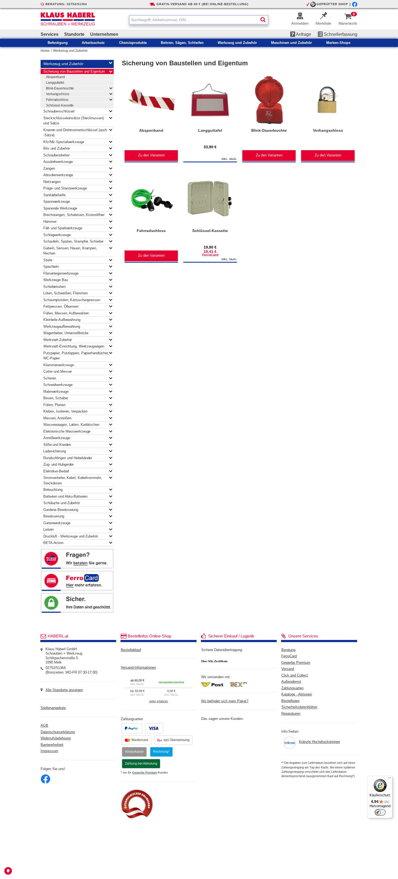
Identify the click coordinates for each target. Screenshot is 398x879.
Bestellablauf (131, 650)
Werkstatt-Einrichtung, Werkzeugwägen (73, 346)
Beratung (288, 650)
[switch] (380, 812)
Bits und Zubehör (56, 148)
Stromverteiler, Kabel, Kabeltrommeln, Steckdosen (72, 480)
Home (45, 51)
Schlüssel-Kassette (60, 105)
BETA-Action (53, 543)
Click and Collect (294, 675)
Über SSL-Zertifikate (214, 661)
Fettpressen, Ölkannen (61, 306)
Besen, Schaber (55, 398)
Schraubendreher (56, 155)
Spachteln (51, 267)
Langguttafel (55, 83)
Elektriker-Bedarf (56, 471)
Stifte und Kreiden (57, 445)
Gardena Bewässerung (60, 510)
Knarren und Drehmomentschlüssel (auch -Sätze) (75, 132)
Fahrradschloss (57, 100)
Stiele (47, 260)
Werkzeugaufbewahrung (61, 326)
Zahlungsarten (292, 688)
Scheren (49, 378)
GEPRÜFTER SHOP (332, 4)
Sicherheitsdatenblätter (299, 707)
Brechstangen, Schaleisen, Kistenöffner (74, 215)
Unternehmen (104, 34)
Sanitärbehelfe (54, 195)
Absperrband (55, 77)
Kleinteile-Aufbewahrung (61, 320)
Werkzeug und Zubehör (70, 51)
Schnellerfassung (340, 34)
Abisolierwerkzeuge (58, 175)
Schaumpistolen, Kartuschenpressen (71, 300)
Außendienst (291, 682)
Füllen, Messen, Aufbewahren (66, 313)
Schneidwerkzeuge (57, 385)
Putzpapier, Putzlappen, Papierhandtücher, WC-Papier (76, 355)
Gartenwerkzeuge (56, 523)
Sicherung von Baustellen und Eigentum (74, 71)
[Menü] (389, 779)
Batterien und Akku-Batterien (65, 496)
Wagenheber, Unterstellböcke (65, 333)
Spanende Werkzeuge (60, 208)
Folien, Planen (54, 405)
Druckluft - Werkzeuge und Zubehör (70, 536)
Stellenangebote (53, 708)
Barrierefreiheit (52, 745)
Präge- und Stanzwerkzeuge (65, 188)
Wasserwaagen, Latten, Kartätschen (71, 425)
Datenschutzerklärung (58, 732)
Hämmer (49, 222)
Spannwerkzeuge (56, 201)
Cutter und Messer (57, 371)
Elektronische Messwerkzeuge (66, 431)
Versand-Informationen (138, 667)
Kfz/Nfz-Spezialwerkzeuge (63, 142)
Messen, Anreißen (57, 418)
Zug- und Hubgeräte (58, 464)
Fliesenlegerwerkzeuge (61, 273)
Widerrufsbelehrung (56, 738)
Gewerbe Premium (295, 663)
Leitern (48, 529)
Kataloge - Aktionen (296, 694)
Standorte (74, 34)
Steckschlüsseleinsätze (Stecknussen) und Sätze (73, 120)
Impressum (49, 751)
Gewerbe (144, 772)
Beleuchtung (53, 490)
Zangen (49, 168)
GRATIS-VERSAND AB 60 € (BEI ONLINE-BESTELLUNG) (202, 4)
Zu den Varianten (151, 155)
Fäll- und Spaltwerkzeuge (62, 228)
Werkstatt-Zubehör (57, 340)
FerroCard (289, 656)
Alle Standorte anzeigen (64, 690)
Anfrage (303, 34)
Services (49, 34)
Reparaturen (290, 714)
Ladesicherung (54, 451)
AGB (44, 725)
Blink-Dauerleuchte (60, 88)
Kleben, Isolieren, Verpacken (65, 411)
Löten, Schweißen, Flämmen (65, 293)
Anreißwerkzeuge (56, 438)
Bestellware (290, 701)
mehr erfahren (158, 701)
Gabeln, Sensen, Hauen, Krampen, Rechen (70, 251)
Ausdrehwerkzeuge (58, 162)
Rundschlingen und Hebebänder (67, 458)
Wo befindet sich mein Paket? (224, 701)
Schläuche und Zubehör (61, 503)
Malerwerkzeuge (55, 391)
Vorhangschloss (57, 94)
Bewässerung (53, 516)
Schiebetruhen (54, 287)
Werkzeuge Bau (55, 280)
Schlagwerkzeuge (57, 235)
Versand (287, 669)
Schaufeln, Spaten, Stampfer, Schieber (73, 241)
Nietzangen (52, 182)
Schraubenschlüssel (58, 111)
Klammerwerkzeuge (58, 365)
